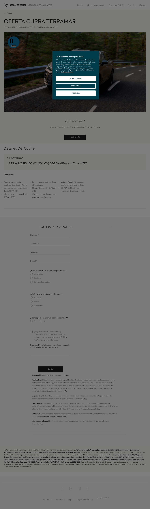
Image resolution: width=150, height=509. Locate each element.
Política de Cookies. (67, 72)
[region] (75, 75)
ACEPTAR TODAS (76, 78)
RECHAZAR (76, 93)
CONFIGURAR (76, 86)
